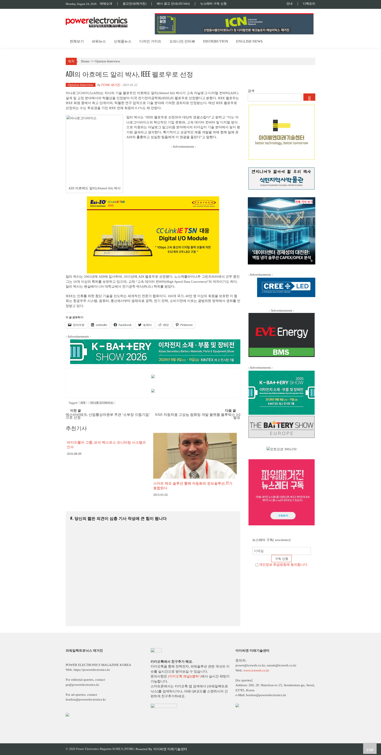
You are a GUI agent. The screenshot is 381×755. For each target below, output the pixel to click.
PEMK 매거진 (110, 85)
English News (249, 41)
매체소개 (106, 3)
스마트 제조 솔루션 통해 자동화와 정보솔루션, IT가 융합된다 (192, 485)
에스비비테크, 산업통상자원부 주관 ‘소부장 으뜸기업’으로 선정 (108, 416)
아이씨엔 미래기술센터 (170, 749)
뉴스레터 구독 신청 (213, 3)
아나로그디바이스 (101, 402)
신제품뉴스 (122, 41)
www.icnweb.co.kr (256, 670)
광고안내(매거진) (134, 3)
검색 (251, 91)
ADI (82, 402)
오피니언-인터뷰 (182, 41)
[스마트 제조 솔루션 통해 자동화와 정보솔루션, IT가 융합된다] (195, 456)
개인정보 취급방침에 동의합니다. (283, 564)
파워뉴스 (99, 41)
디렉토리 (309, 3)
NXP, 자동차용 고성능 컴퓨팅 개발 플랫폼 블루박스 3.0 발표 (197, 416)
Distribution (215, 41)
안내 (289, 3)
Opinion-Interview (107, 61)
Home (85, 61)
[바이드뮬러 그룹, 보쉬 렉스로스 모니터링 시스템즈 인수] (108, 435)
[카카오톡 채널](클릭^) (184, 676)
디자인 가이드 (150, 41)
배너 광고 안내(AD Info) (173, 3)
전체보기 (77, 41)
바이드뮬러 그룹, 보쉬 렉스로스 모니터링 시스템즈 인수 (106, 444)
